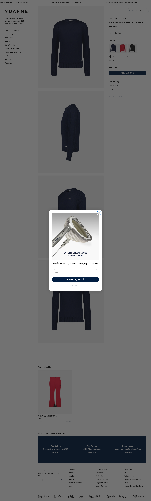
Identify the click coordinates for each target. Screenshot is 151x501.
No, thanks (75, 285)
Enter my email (75, 279)
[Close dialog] (99, 213)
